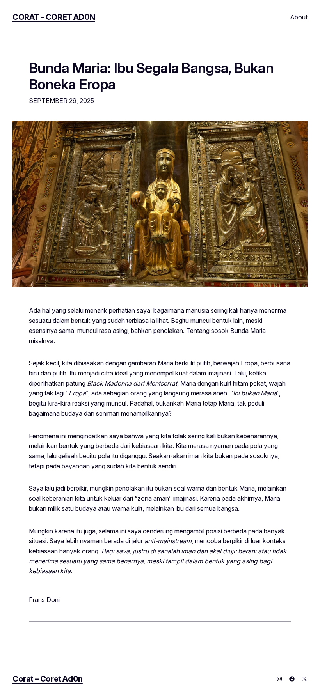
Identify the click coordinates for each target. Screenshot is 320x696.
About (299, 17)
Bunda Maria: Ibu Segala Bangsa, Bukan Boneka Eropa (151, 76)
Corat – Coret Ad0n (53, 17)
